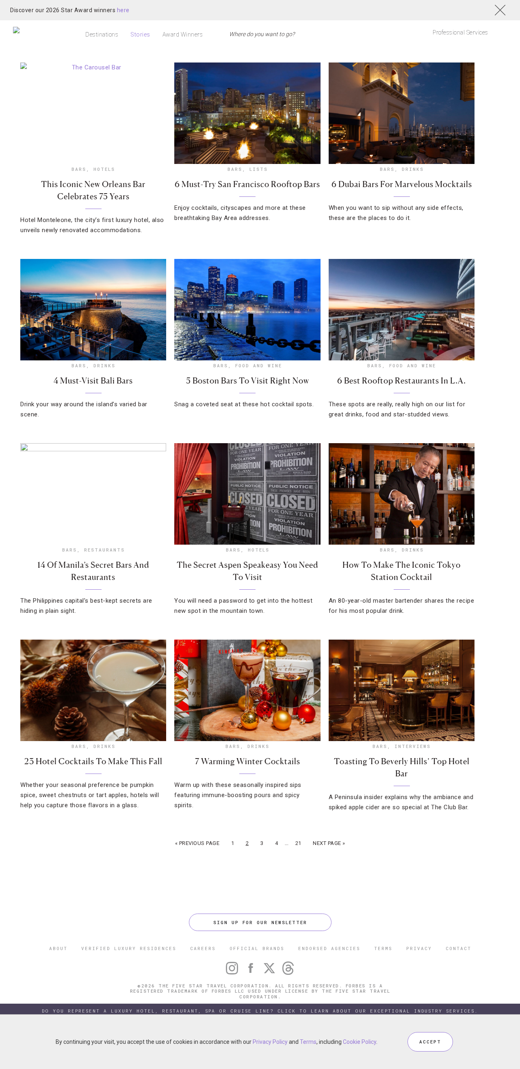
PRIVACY (419, 948)
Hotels (104, 169)
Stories (140, 34)
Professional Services (460, 32)
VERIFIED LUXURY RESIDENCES (128, 948)
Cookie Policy (359, 1042)
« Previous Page (197, 843)
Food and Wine (258, 365)
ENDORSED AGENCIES (329, 948)
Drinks (413, 169)
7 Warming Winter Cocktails (247, 761)
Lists (258, 169)
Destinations (101, 34)
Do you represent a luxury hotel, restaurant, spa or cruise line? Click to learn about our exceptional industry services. (260, 1011)
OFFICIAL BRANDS (257, 948)
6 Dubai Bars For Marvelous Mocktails (402, 184)
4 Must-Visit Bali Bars (93, 381)
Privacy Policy (270, 1042)
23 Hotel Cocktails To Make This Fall (93, 761)
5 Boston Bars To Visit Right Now (247, 381)
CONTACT (458, 948)
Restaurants (104, 550)
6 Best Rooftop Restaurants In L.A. (401, 381)
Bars (79, 169)
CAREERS (203, 948)
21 (298, 843)
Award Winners (182, 34)
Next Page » (329, 843)
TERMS (383, 948)
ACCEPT (430, 1042)
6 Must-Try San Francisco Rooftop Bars (247, 184)
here (123, 10)
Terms (308, 1042)
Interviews (412, 746)
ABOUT (58, 948)
